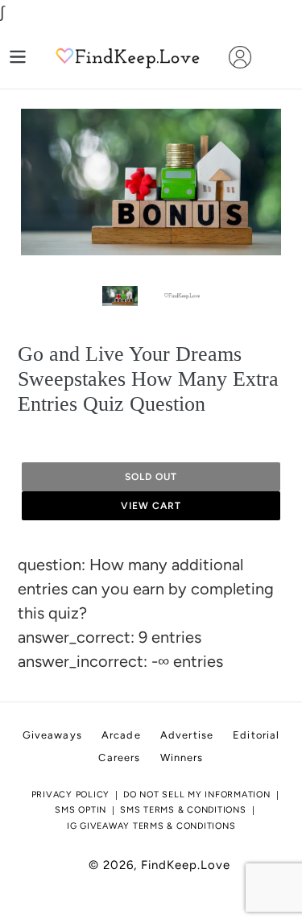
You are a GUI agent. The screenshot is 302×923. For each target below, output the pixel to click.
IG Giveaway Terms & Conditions (151, 826)
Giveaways (52, 735)
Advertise (186, 735)
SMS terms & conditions (183, 810)
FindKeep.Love (185, 865)
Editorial (256, 735)
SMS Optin (80, 810)
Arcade (121, 735)
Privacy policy (70, 794)
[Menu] (17, 57)
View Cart (151, 505)
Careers (119, 757)
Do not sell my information (197, 794)
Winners (182, 757)
